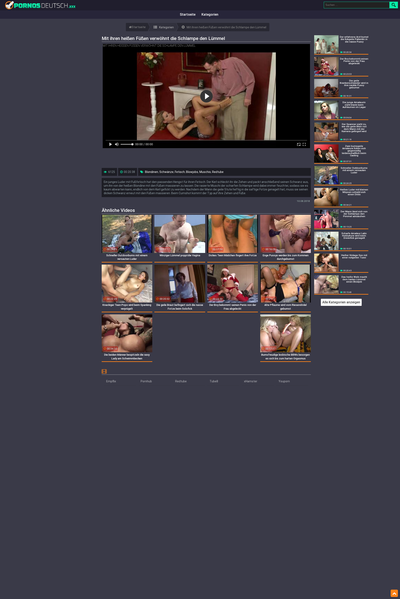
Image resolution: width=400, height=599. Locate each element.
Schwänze (166, 172)
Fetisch (180, 172)
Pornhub (146, 381)
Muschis (205, 172)
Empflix (111, 381)
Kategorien (209, 14)
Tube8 (214, 381)
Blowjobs (192, 172)
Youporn (284, 381)
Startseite (187, 14)
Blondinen (151, 172)
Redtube (218, 172)
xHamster (250, 381)
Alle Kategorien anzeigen (341, 302)
